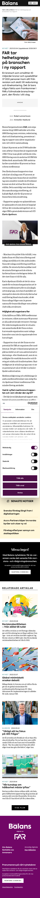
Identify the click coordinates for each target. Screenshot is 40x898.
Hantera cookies (20, 572)
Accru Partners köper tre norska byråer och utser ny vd (20, 522)
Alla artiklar (10, 10)
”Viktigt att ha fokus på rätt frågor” (13, 732)
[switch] (34, 454)
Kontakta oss (8, 850)
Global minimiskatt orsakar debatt (13, 679)
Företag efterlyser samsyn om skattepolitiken (19, 532)
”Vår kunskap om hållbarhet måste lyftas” (16, 786)
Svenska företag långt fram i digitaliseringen (18, 512)
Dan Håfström (30, 850)
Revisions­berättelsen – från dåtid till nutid (14, 625)
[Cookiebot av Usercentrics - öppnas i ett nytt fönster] (28, 403)
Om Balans (7, 847)
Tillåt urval (20, 485)
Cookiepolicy (18, 887)
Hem (3, 10)
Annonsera (7, 852)
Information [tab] (20, 409)
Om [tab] (32, 409)
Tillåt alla (19, 478)
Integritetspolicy (7, 887)
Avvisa (20, 493)
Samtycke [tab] (7, 409)
